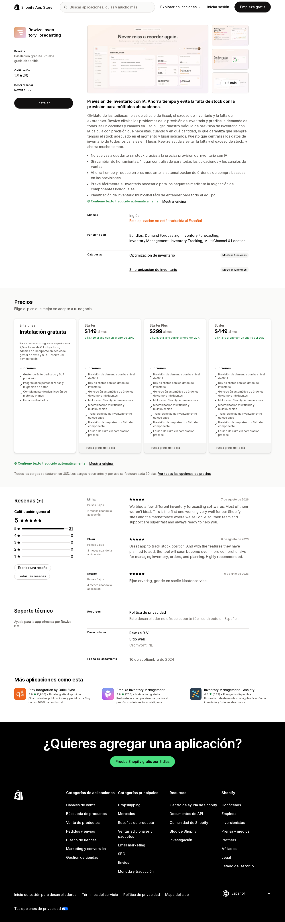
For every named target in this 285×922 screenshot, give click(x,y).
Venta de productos (83, 822)
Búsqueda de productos (86, 813)
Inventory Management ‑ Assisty (229, 690)
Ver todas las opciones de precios (184, 473)
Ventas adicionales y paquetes (135, 834)
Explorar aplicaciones (178, 7)
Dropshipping (129, 805)
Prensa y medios (235, 831)
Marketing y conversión (86, 848)
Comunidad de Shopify (189, 822)
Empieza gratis (252, 7)
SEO (121, 854)
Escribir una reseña (32, 568)
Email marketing (131, 845)
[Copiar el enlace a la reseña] (98, 499)
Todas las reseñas (32, 576)
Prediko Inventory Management (140, 690)
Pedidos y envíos (80, 831)
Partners (229, 840)
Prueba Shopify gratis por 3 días (142, 761)
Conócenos (231, 805)
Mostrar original (174, 201)
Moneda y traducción (136, 871)
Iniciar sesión (218, 7)
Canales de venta (81, 805)
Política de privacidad (147, 612)
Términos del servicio (100, 894)
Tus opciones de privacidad (37, 908)
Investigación (181, 840)
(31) (25, 75)
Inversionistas (233, 822)
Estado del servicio (238, 866)
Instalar (44, 103)
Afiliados (229, 848)
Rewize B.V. (23, 90)
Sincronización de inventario (153, 269)
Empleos (229, 813)
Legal (226, 857)
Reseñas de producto (136, 822)
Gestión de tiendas (82, 857)
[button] (54, 696)
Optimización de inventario (152, 255)
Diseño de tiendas (81, 840)
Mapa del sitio (177, 894)
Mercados (126, 813)
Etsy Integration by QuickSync (51, 690)
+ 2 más (230, 83)
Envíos (123, 862)
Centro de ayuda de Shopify (193, 805)
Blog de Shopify (183, 831)
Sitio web (137, 639)
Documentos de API (186, 813)
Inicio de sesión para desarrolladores (45, 894)
